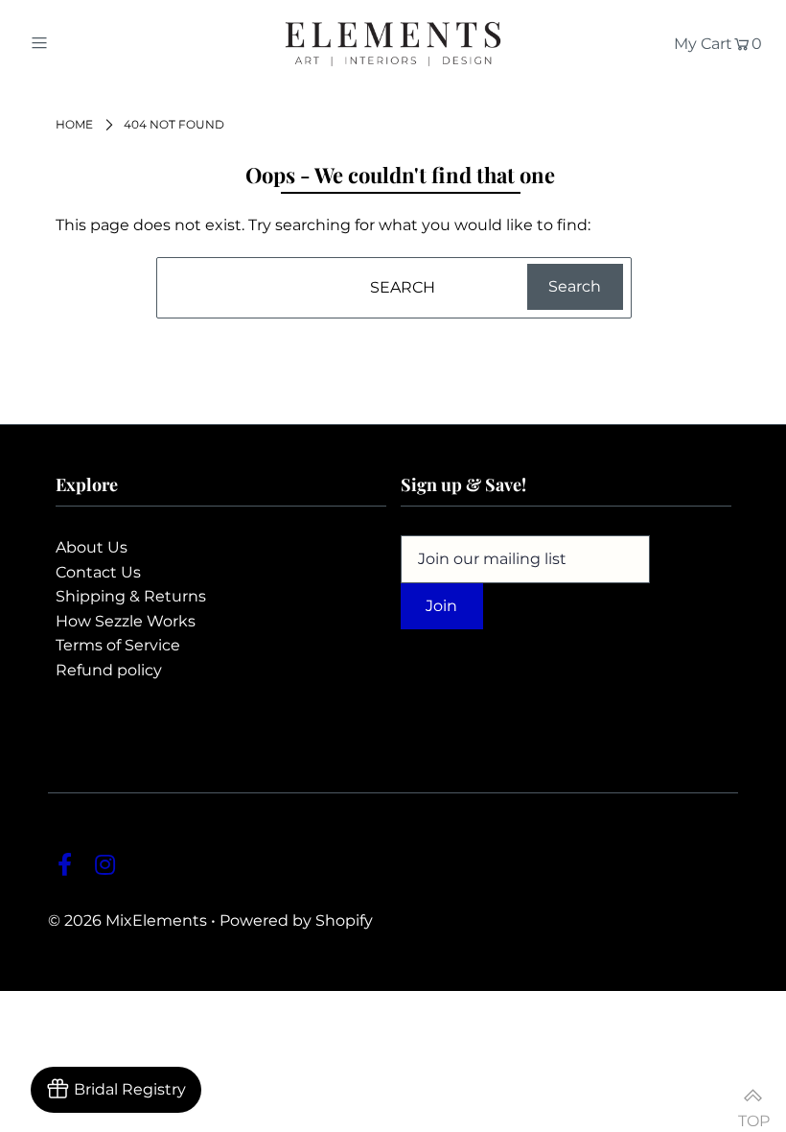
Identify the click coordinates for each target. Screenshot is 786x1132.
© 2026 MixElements (127, 920)
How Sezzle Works (126, 621)
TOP (752, 1112)
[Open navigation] (79, 42)
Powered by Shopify (296, 920)
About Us (91, 547)
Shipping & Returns (131, 596)
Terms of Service (118, 645)
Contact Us (98, 572)
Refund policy (109, 670)
